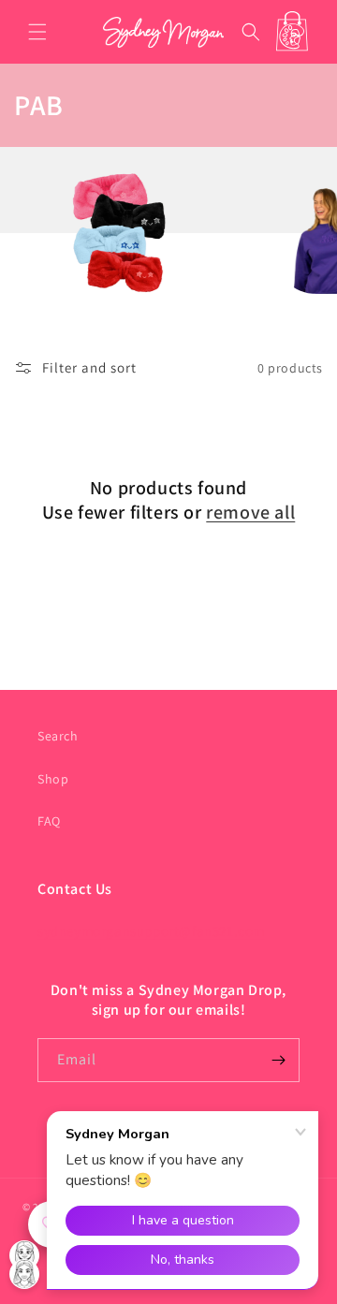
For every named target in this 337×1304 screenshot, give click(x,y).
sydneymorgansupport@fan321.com (151, 931)
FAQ (49, 821)
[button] (37, 31)
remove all (250, 512)
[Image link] (229, 289)
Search (58, 735)
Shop (52, 778)
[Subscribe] (278, 1060)
